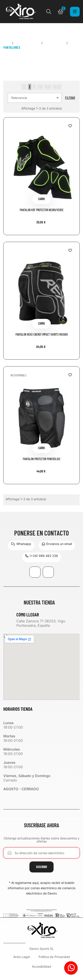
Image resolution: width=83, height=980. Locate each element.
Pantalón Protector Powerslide (41, 459)
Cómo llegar (27, 614)
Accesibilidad (41, 966)
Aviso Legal (21, 957)
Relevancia (35, 97)
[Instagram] (48, 572)
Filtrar (70, 98)
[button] (21, 545)
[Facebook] (35, 572)
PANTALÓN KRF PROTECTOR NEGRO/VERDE (42, 210)
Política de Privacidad (54, 957)
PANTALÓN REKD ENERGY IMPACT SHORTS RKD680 (41, 334)
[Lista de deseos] (70, 126)
